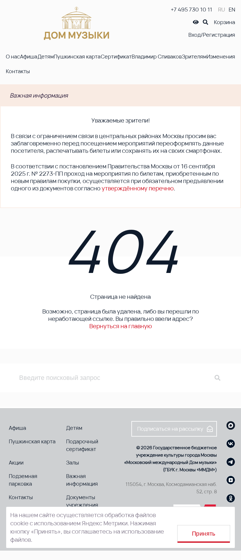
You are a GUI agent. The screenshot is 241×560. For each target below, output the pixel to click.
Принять (203, 533)
